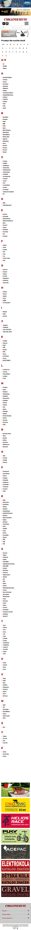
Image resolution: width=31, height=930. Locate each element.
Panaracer (6, 471)
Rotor (4, 533)
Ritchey (5, 522)
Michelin (5, 411)
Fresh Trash (6, 258)
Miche (4, 409)
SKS (4, 581)
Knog (4, 354)
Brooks (5, 145)
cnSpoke (5, 174)
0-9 (3, 44)
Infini (4, 314)
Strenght (6, 609)
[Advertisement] (11, 771)
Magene (5, 391)
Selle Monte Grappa (8, 563)
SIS (4, 579)
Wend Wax (6, 709)
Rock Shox (6, 524)
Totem (5, 640)
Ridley (4, 519)
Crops (4, 180)
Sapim (5, 559)
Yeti (4, 740)
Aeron (5, 82)
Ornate (5, 458)
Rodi (4, 526)
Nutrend (5, 446)
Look (4, 378)
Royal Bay (6, 535)
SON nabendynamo (8, 588)
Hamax (5, 291)
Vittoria (5, 696)
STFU (4, 603)
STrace (5, 607)
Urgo (4, 667)
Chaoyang (6, 167)
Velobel (5, 685)
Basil (4, 121)
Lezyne (5, 371)
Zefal (4, 751)
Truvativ (5, 649)
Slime (4, 583)
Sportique (6, 594)
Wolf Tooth (6, 716)
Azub (4, 108)
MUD (4, 424)
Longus (5, 376)
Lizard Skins (6, 374)
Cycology (6, 189)
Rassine (5, 509)
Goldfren (5, 280)
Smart (5, 585)
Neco (4, 435)
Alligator (5, 88)
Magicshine (6, 394)
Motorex (5, 422)
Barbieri (5, 119)
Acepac (5, 79)
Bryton (5, 150)
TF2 (4, 634)
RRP (4, 539)
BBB (4, 123)
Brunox (5, 147)
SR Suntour (6, 596)
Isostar (5, 316)
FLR (4, 251)
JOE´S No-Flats (7, 331)
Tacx (4, 625)
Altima (5, 90)
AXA (4, 106)
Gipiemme (6, 278)
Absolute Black (7, 77)
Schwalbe (6, 561)
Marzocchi (6, 398)
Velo (4, 682)
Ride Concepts (7, 517)
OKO (4, 455)
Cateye (5, 161)
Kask (4, 345)
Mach (4, 389)
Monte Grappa (7, 415)
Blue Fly (5, 139)
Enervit (5, 225)
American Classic (8, 92)
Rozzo (5, 537)
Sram (4, 598)
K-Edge (5, 340)
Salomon (5, 557)
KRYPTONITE (6, 360)
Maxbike (5, 400)
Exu (4, 234)
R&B (4, 500)
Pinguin (5, 478)
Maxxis (5, 402)
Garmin (5, 276)
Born (4, 143)
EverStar (5, 231)
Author (5, 101)
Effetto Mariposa (8, 220)
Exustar (5, 236)
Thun (4, 636)
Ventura (5, 689)
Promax (5, 489)
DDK (4, 203)
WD (4, 707)
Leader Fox (6, 369)
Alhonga (5, 86)
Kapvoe (5, 343)
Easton (5, 214)
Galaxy (5, 274)
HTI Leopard (6, 302)
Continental (6, 176)
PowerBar (6, 484)
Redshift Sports (8, 513)
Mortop (5, 420)
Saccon (5, 553)
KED (4, 347)
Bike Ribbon (6, 134)
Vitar (4, 693)
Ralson (5, 506)
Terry (4, 632)
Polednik (5, 480)
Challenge (6, 165)
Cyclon (5, 187)
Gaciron (5, 269)
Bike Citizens (7, 130)
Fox (4, 256)
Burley (5, 152)
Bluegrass (6, 141)
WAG (4, 705)
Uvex (4, 669)
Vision (4, 691)
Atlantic (5, 99)
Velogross (6, 687)
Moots (5, 418)
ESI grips (5, 229)
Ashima (5, 97)
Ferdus (5, 249)
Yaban (5, 736)
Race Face (6, 502)
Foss (4, 254)
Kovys (4, 358)
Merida (5, 405)
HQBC (4, 300)
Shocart (5, 572)
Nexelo (5, 438)
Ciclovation (6, 172)
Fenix (4, 247)
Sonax (5, 590)
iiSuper (5, 311)
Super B (5, 616)
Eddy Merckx (6, 218)
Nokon (5, 440)
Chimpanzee (6, 170)
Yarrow (5, 738)
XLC (4, 727)
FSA (4, 260)
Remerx (5, 515)
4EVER (5, 66)
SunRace (5, 614)
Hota (4, 298)
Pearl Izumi (6, 473)
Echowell (5, 216)
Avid (4, 103)
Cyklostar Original (8, 191)
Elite (4, 223)
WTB (4, 718)
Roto (4, 530)
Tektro (5, 627)
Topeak (5, 638)
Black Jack (6, 136)
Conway (5, 178)
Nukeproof (6, 444)
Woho (4, 713)
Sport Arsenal (7, 592)
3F (3, 64)
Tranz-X (5, 647)
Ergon (4, 227)
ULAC (4, 662)
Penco (5, 475)
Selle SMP (5, 566)
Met (4, 407)
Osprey (5, 462)
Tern (4, 629)
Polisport (5, 482)
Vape (4, 678)
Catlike (5, 163)
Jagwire (5, 325)
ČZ (3, 194)
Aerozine (5, 84)
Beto (4, 128)
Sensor (5, 568)
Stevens (5, 601)
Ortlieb (5, 460)
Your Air (5, 742)
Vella (4, 680)
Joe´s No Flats (7, 329)
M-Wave (5, 387)
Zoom (4, 756)
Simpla (5, 577)
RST (4, 543)
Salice (4, 555)
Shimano (5, 570)
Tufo (4, 653)
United (5, 665)
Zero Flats (6, 754)
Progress (5, 486)
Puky (4, 491)
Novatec (5, 442)
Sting (4, 605)
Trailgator (6, 645)
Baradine (5, 117)
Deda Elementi (7, 205)
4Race (5, 68)
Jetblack (5, 327)
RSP (4, 541)
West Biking (6, 711)
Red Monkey (6, 511)
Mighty (5, 413)
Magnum (5, 396)
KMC (4, 351)
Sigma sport (6, 574)
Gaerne (5, 271)
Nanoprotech (7, 433)
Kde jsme (4, 910)
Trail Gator (6, 642)
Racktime (6, 504)
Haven (5, 294)
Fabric (5, 245)
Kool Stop (6, 356)
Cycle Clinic (6, 185)
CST (4, 183)
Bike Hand (6, 132)
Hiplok (5, 296)
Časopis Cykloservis (7, 918)
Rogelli (5, 528)
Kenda (5, 349)
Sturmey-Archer (8, 611)
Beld (4, 126)
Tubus (4, 651)
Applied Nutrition (8, 95)
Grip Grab (6, 282)
